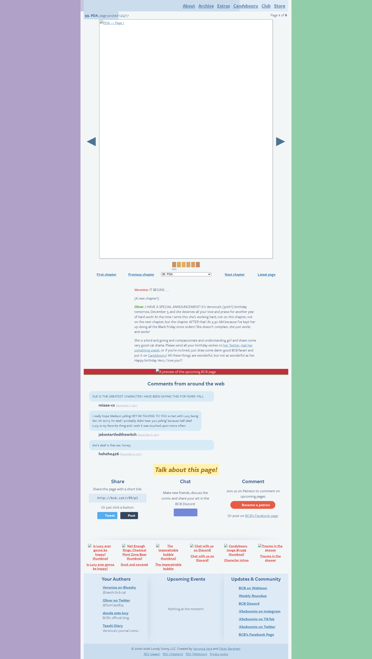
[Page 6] (197, 264)
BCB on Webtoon (253, 588)
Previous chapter (141, 274)
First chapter (106, 274)
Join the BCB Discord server (185, 512)
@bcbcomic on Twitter (257, 626)
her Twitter (231, 345)
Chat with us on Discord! (205, 552)
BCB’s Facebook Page (256, 634)
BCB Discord (249, 603)
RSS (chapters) (173, 653)
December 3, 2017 (126, 405)
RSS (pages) (152, 653)
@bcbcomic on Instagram (260, 611)
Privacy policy (219, 653)
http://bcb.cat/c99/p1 (117, 498)
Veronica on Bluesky (119, 587)
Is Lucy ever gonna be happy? (102, 557)
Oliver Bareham (229, 648)
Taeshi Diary (113, 625)
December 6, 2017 (148, 434)
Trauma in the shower (273, 552)
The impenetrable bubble (170, 557)
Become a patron (256, 504)
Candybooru (157, 355)
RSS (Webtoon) (196, 653)
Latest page (266, 274)
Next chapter (235, 274)
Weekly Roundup (253, 595)
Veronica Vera (202, 648)
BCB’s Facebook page (261, 515)
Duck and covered (136, 555)
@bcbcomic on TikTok (256, 619)
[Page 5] (192, 264)
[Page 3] (183, 264)
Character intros (238, 552)
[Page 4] (188, 264)
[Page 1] (174, 266)
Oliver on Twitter (116, 600)
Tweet (110, 515)
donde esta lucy (116, 612)
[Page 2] (178, 264)
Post (131, 515)
